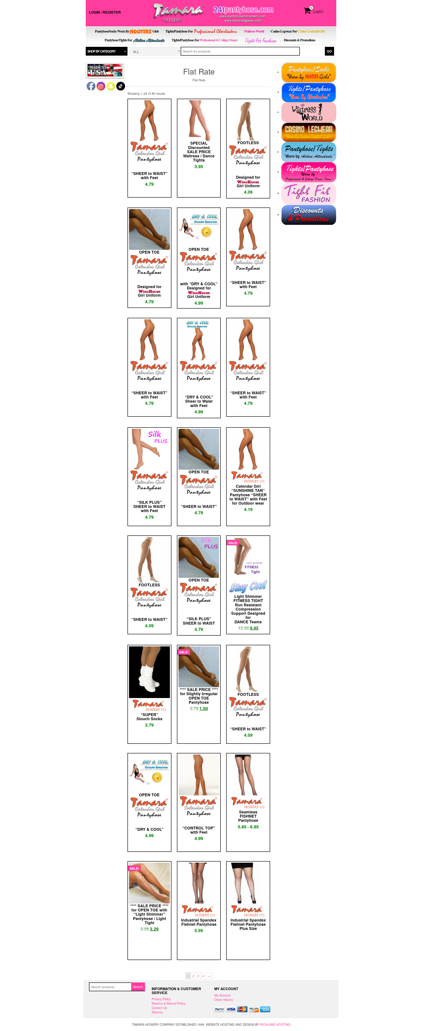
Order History (223, 999)
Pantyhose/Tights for (118, 39)
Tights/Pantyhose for (179, 31)
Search (138, 986)
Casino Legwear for (298, 31)
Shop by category (101, 51)
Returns (157, 1012)
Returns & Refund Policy (169, 1003)
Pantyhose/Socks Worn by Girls (127, 31)
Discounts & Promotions (299, 39)
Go (329, 51)
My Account (222, 995)
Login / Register (105, 12)
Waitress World (254, 31)
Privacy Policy (161, 999)
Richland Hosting (275, 1024)
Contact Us (159, 1008)
